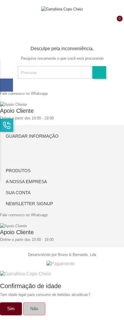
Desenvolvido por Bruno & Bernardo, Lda (62, 254)
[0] (114, 22)
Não (34, 308)
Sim (11, 308)
